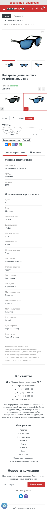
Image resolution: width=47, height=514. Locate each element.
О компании (23, 433)
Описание (35, 152)
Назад (6, 16)
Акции (23, 444)
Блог (23, 451)
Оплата (23, 440)
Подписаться (36, 484)
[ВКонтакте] (6, 144)
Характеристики (15, 152)
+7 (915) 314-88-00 (25, 396)
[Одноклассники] (9, 144)
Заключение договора (23, 458)
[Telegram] (13, 144)
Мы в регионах (23, 437)
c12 (26, 109)
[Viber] (16, 144)
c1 (2, 109)
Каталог (23, 430)
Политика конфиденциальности (23, 461)
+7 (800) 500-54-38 (25, 389)
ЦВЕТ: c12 (6, 89)
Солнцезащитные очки (11, 140)
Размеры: (6, 125)
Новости (23, 447)
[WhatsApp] (20, 144)
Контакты (23, 454)
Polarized (26, 140)
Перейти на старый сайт (23, 2)
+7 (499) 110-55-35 (25, 392)
